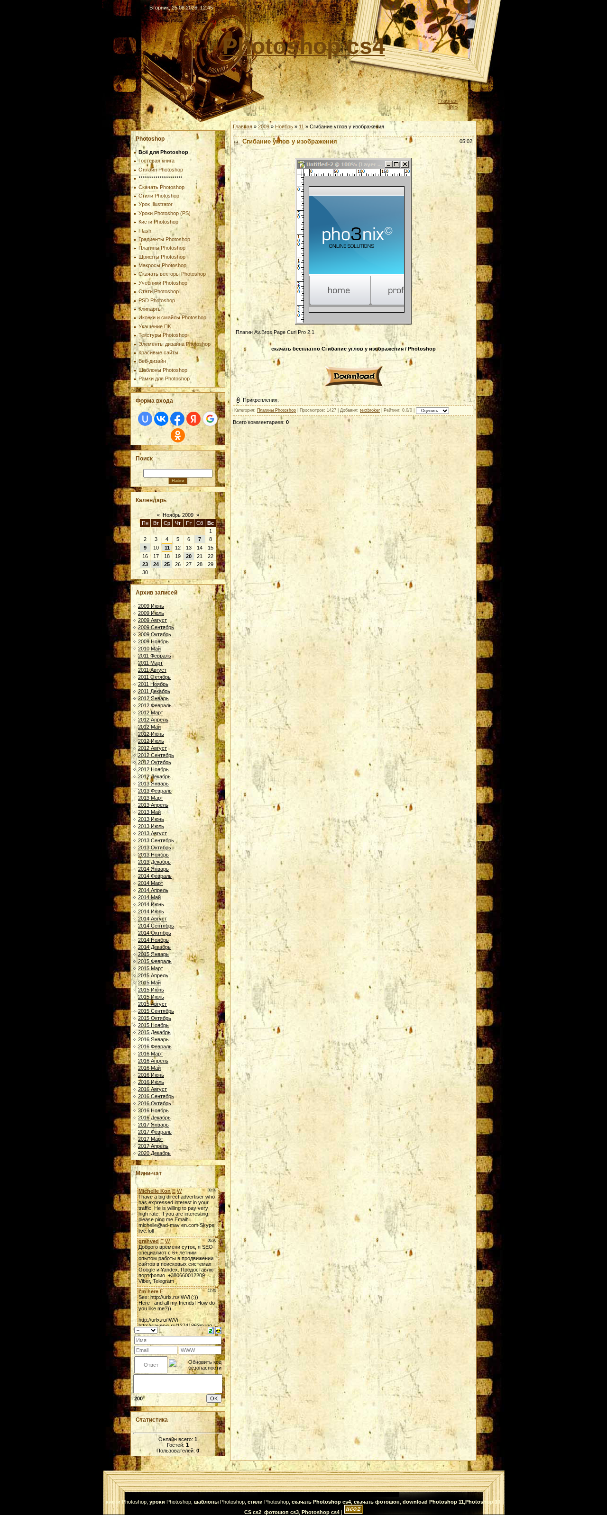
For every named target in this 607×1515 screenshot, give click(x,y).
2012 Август (152, 748)
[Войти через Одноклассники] (178, 435)
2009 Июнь (151, 606)
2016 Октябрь (154, 1103)
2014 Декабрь (154, 947)
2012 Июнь (151, 734)
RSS (452, 106)
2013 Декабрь (154, 862)
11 (167, 547)
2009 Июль (151, 613)
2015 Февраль (155, 961)
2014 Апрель (153, 890)
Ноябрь (284, 126)
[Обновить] (211, 1330)
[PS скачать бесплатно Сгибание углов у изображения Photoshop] (353, 387)
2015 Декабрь (154, 1032)
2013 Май (149, 812)
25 (167, 564)
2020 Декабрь (154, 1153)
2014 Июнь (151, 904)
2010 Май (149, 648)
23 (145, 564)
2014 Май (149, 897)
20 (189, 556)
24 (156, 564)
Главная (448, 101)
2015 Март (150, 968)
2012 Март (150, 712)
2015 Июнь (151, 989)
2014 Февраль (155, 876)
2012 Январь (153, 698)
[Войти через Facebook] (177, 419)
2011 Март (150, 663)
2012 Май (149, 727)
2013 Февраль (155, 791)
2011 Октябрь (154, 677)
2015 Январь (153, 954)
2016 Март (150, 1053)
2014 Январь (153, 869)
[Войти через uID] (145, 419)
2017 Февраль (155, 1132)
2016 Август (152, 1089)
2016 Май (149, 1068)
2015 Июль (151, 997)
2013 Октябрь (154, 847)
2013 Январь (153, 783)
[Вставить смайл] (218, 1330)
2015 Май (149, 982)
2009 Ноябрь (153, 641)
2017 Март (150, 1139)
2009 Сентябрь (156, 627)
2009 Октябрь (154, 634)
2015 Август (152, 1004)
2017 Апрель (153, 1146)
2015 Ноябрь (153, 1025)
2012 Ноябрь (153, 769)
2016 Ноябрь (153, 1110)
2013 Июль (151, 826)
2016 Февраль (155, 1046)
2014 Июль (151, 911)
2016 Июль (151, 1082)
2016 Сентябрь (156, 1096)
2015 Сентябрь (156, 1011)
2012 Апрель (153, 719)
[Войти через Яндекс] (193, 419)
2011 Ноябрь (153, 684)
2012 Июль (151, 741)
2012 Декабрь (154, 776)
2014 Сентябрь (156, 926)
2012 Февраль (155, 705)
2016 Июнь (151, 1075)
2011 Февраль (154, 655)
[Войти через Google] (210, 418)
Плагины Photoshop (276, 410)
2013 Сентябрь (156, 840)
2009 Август (152, 620)
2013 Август (152, 833)
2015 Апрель (153, 975)
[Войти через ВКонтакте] (161, 419)
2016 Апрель (153, 1061)
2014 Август (152, 918)
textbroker (370, 410)
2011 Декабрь (154, 691)
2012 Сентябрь (156, 755)
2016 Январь (153, 1039)
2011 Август (152, 670)
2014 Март (150, 883)
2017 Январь (153, 1124)
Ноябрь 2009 (178, 515)
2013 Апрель (153, 805)
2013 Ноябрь (153, 854)
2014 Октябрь (154, 933)
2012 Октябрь (154, 762)
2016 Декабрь (154, 1117)
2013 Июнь (151, 819)
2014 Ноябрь (153, 940)
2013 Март (150, 798)
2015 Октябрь (154, 1018)
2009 (263, 126)
